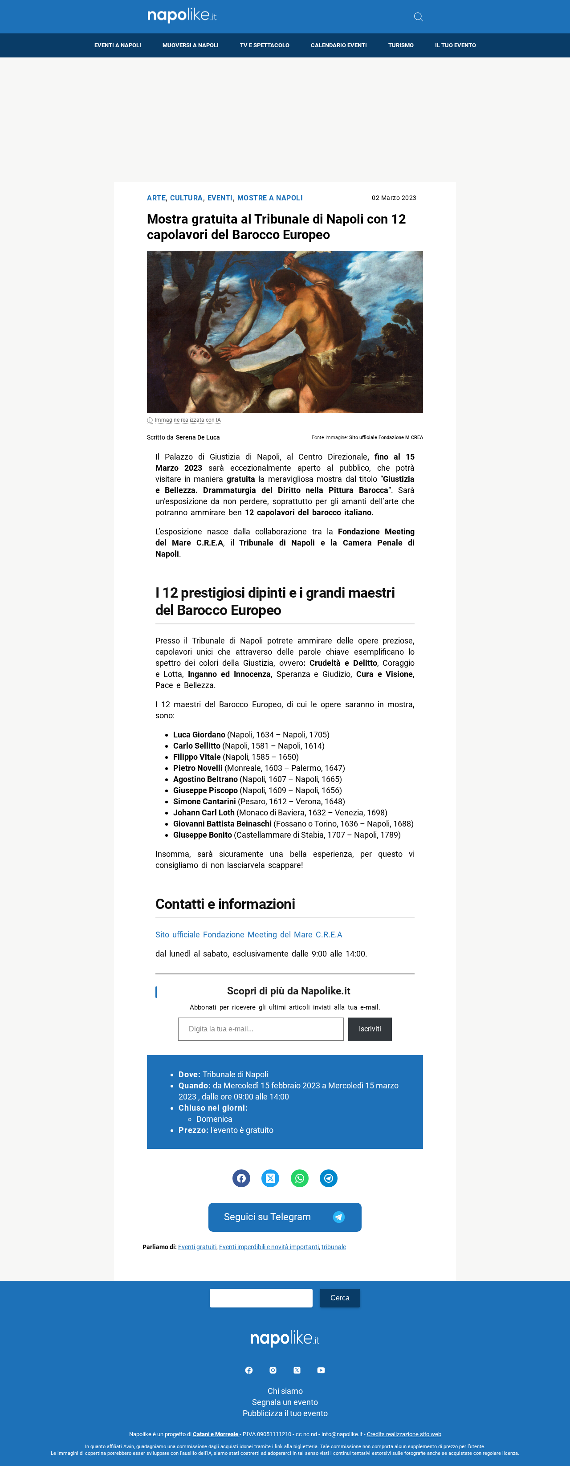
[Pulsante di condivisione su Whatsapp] (300, 1178)
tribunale (334, 1247)
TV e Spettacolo (264, 45)
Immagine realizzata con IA (188, 420)
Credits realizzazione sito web (404, 1434)
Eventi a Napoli (117, 45)
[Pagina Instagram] (274, 1371)
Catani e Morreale (216, 1434)
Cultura (186, 198)
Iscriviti (370, 1029)
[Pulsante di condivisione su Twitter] (270, 1178)
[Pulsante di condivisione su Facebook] (241, 1178)
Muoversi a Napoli (191, 45)
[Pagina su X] (298, 1371)
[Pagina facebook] (250, 1371)
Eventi (220, 198)
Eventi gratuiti (197, 1247)
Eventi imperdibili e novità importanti (269, 1247)
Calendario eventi (339, 45)
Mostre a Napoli (270, 198)
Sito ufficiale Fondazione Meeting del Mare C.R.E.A (248, 934)
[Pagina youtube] (321, 1371)
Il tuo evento (455, 45)
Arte (156, 198)
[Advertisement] (285, 119)
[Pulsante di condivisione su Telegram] (329, 1178)
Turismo (401, 45)
